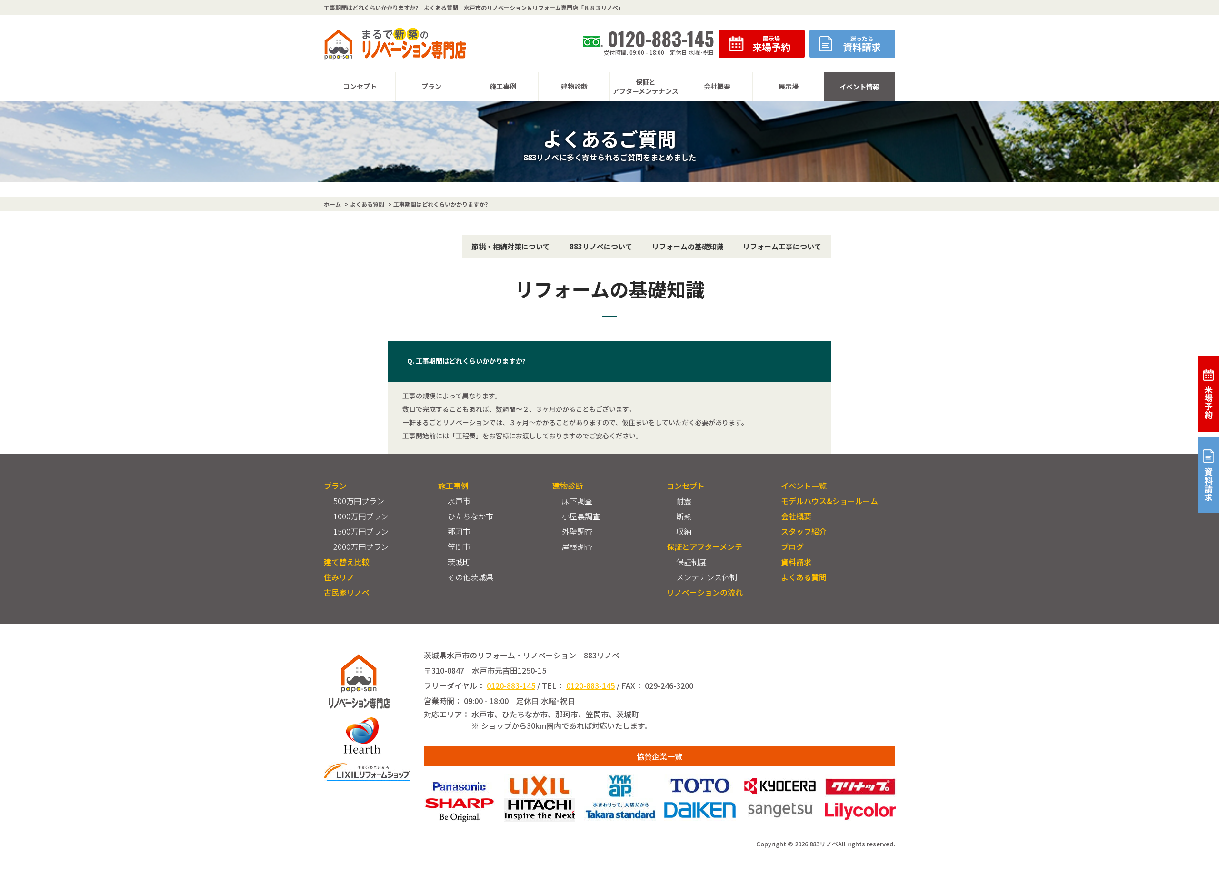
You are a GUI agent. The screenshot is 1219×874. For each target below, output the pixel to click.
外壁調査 (577, 531)
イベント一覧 (804, 485)
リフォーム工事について (782, 246)
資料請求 (796, 561)
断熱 (683, 516)
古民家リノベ (347, 592)
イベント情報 (859, 86)
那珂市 (459, 531)
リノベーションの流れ (705, 592)
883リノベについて (601, 246)
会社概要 (796, 516)
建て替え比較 (347, 561)
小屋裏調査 (581, 516)
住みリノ (339, 577)
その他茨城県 (470, 577)
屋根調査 (577, 546)
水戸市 (459, 501)
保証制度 (691, 561)
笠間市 (459, 546)
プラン (335, 485)
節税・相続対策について (510, 246)
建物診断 (567, 485)
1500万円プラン (361, 531)
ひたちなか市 (470, 516)
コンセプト (686, 485)
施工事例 (453, 485)
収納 (683, 531)
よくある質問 (804, 577)
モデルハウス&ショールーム (829, 501)
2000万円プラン (361, 546)
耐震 (683, 501)
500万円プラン (358, 501)
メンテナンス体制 (706, 577)
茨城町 (459, 561)
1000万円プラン (361, 516)
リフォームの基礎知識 (687, 246)
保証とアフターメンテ (704, 546)
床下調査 (577, 501)
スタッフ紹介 (804, 531)
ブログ (792, 546)
